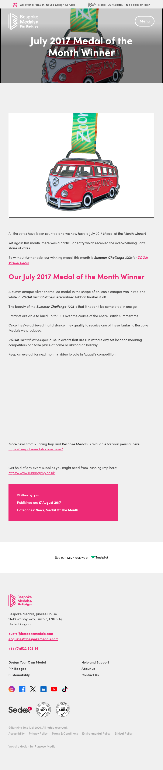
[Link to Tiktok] (65, 690)
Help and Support (95, 662)
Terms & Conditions (65, 734)
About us (88, 668)
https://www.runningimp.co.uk (31, 472)
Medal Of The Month (62, 509)
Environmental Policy (96, 734)
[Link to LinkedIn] (43, 690)
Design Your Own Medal (27, 662)
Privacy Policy (38, 734)
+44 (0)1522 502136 (23, 648)
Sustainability (19, 675)
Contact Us (90, 675)
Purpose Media (45, 747)
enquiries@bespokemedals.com (33, 639)
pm (36, 495)
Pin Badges (17, 668)
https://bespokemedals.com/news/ (35, 449)
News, (40, 509)
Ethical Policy (123, 734)
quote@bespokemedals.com (30, 633)
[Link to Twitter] (33, 690)
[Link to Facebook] (22, 690)
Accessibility (16, 734)
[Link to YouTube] (54, 690)
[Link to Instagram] (11, 690)
